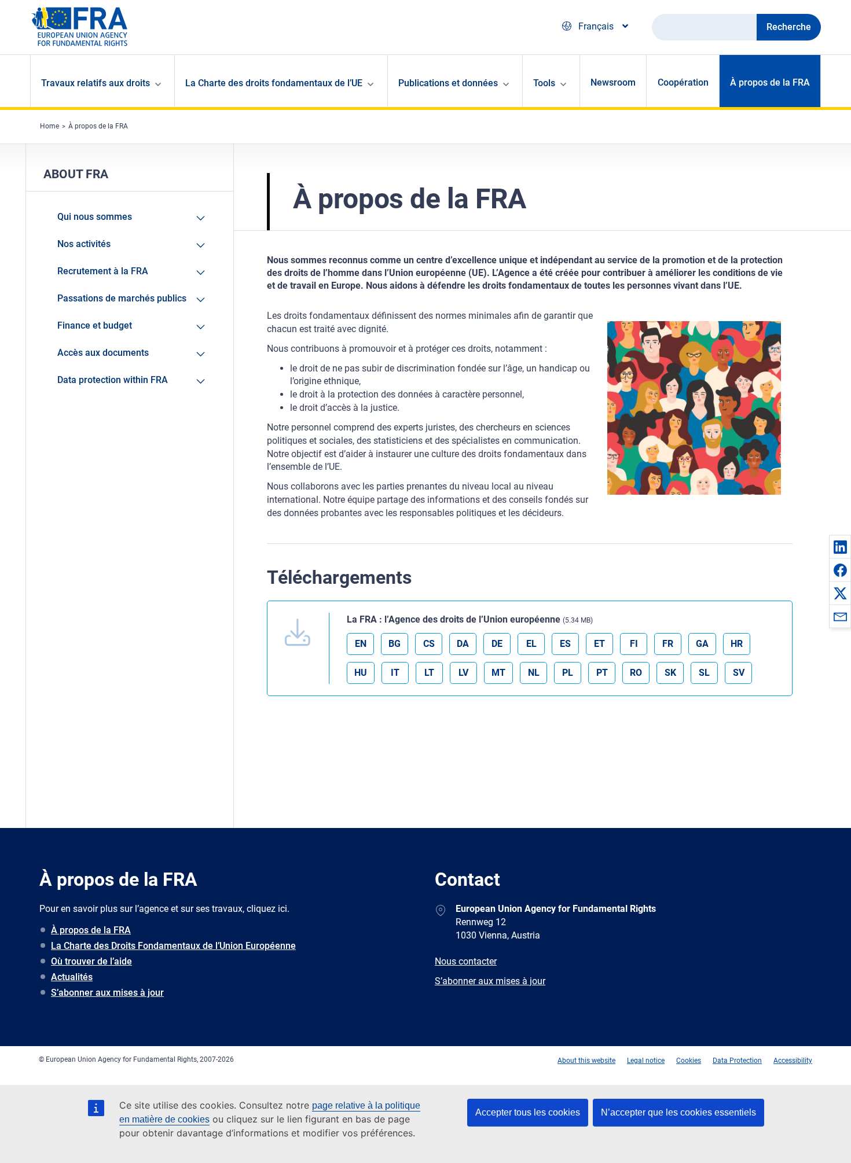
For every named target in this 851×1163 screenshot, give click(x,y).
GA (702, 643)
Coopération (683, 82)
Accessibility (792, 1061)
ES (565, 643)
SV (738, 672)
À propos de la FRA (770, 82)
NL (534, 672)
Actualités (72, 976)
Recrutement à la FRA (102, 271)
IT (395, 672)
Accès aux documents (103, 352)
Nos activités (84, 243)
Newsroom (613, 82)
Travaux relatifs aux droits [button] (95, 83)
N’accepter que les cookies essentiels (678, 1112)
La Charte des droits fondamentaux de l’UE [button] (273, 83)
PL (567, 672)
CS (429, 643)
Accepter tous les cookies (527, 1112)
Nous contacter (466, 961)
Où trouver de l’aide (91, 961)
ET (599, 643)
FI (634, 643)
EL (531, 643)
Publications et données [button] (448, 83)
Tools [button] (544, 83)
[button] (840, 546)
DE (496, 643)
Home (49, 126)
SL (704, 672)
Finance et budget (94, 325)
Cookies (688, 1061)
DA (463, 643)
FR (667, 643)
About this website (586, 1061)
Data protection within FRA (112, 379)
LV (463, 672)
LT (429, 672)
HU (360, 672)
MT (498, 672)
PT (602, 672)
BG (394, 643)
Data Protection (737, 1061)
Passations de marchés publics (121, 298)
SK (670, 672)
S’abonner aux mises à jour (107, 992)
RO (636, 672)
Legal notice (646, 1061)
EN (360, 643)
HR (737, 643)
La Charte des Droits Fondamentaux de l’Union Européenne (173, 945)
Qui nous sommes (94, 216)
